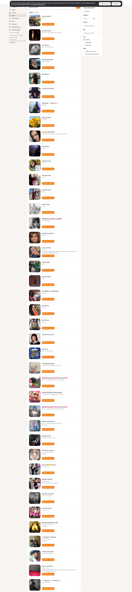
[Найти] (78, 7)
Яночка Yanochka (47, 566)
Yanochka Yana (46, 161)
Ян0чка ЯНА (46, 262)
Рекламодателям (13, 35)
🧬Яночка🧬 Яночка (48, 421)
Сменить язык (12, 32)
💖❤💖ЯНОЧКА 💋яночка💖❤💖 (52, 219)
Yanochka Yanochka (48, 88)
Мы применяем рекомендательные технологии (17, 41)
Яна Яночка (45, 45)
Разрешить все (104, 4)
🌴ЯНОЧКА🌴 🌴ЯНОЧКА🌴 (50, 291)
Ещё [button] (15, 37)
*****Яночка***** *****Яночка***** (51, 580)
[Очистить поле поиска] (74, 7)
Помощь (21, 35)
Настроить (116, 4)
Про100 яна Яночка (48, 233)
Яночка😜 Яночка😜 (48, 363)
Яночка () (45, 349)
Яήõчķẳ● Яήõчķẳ (47, 479)
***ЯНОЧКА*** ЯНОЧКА (49, 537)
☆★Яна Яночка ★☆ (48, 334)
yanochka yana (46, 31)
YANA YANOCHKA (47, 59)
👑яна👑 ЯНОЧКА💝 (48, 132)
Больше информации (38, 4)
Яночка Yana (46, 204)
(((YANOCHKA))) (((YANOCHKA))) (52, 392)
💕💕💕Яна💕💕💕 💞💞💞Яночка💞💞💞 (54, 378)
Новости (11, 37)
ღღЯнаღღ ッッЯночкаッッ (50, 103)
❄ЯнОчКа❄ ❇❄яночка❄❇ (50, 523)
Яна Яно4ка (45, 146)
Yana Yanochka (46, 16)
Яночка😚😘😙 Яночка (49, 465)
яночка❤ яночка (47, 508)
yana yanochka (46, 117)
